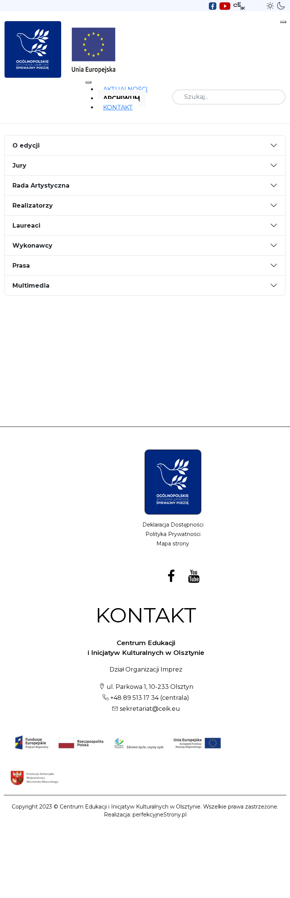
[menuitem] (125, 89)
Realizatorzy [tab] (32, 205)
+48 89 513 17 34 (134, 697)
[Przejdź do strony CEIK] (239, 5)
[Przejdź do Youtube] (224, 5)
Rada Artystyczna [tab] (40, 185)
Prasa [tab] (21, 265)
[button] (270, 5)
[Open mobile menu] (283, 22)
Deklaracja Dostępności (173, 524)
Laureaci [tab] (26, 225)
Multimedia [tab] (30, 285)
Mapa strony (172, 543)
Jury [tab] (19, 165)
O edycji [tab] (26, 145)
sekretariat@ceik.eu (150, 708)
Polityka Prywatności (173, 534)
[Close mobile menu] (88, 82)
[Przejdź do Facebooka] (212, 5)
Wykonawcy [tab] (32, 245)
